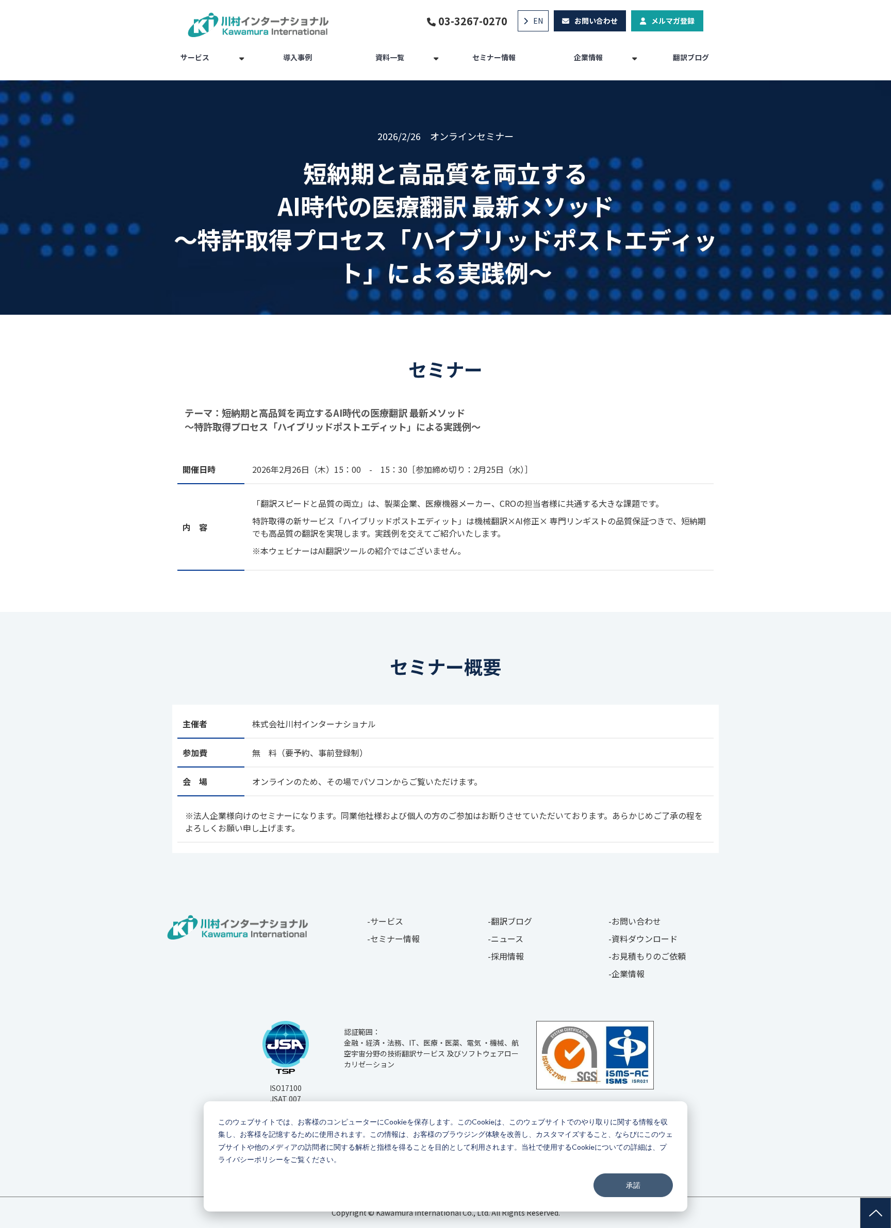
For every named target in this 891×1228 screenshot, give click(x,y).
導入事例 (297, 57)
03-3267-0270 (472, 21)
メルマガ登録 (673, 20)
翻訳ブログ (691, 57)
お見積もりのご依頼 (649, 956)
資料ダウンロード (645, 938)
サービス (194, 57)
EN (538, 20)
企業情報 (588, 57)
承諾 (633, 1185)
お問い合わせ (596, 20)
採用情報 (507, 956)
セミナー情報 (494, 57)
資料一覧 (389, 57)
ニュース (507, 938)
